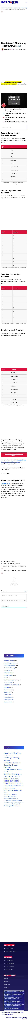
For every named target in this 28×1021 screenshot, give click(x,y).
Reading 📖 (7, 692)
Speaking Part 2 (9, 806)
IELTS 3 (17, 777)
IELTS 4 (6, 779)
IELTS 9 (17, 781)
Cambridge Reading (9, 668)
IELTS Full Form (9, 960)
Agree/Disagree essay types (8, 755)
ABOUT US (4, 1012)
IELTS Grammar (9, 969)
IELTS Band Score (10, 963)
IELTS (5, 677)
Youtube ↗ (6, 987)
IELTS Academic (9, 948)
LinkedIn (6, 978)
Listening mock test (17, 800)
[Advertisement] (14, 27)
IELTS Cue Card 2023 (10, 794)
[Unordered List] (11, 600)
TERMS (3, 1014)
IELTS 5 (11, 779)
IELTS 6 (17, 779)
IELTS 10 (7, 783)
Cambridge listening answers (11, 563)
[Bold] (2, 600)
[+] (19, 600)
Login (25, 591)
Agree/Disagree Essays (10, 663)
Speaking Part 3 (17, 805)
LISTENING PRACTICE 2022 (11, 685)
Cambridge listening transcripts (11, 766)
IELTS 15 (20, 786)
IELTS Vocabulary (10, 966)
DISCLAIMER (20, 1012)
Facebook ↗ (7, 984)
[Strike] (7, 600)
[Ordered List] (9, 600)
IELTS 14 (14, 786)
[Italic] (4, 600)
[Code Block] (14, 600)
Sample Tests (7, 694)
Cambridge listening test (12, 763)
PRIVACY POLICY (11, 1012)
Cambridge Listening (20, 8)
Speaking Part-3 (8, 699)
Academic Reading (9, 660)
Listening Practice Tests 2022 (18, 802)
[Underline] (6, 600)
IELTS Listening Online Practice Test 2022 (11, 798)
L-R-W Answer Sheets (7, 800)
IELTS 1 (6, 777)
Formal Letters (8, 673)
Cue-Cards (7, 670)
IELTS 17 (13, 788)
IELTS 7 (6, 781)
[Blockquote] (13, 600)
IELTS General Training (11, 951)
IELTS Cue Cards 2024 (10, 796)
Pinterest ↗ (7, 981)
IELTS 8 (12, 781)
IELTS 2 (11, 777)
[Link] (16, 600)
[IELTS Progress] (10, 2)
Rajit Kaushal (7, 49)
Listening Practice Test (8, 802)
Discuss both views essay (8, 771)
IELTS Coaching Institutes (11, 680)
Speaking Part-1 (8, 697)
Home (3, 8)
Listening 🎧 (9, 8)
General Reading (8, 675)
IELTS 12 (20, 783)
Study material (8, 702)
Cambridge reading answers (13, 769)
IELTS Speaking (8, 682)
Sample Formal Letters (8, 803)
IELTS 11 (13, 783)
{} (17, 600)
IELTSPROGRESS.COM (15, 1017)
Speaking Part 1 (16, 804)
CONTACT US (9, 1014)
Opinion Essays (8, 690)
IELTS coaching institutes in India (13, 791)
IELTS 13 (7, 786)
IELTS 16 (7, 788)
